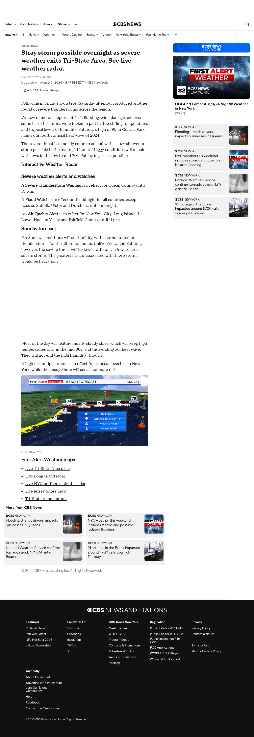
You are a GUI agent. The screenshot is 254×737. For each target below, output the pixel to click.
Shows (63, 24)
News (33, 35)
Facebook (74, 634)
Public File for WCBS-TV (167, 628)
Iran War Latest (36, 634)
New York (11, 35)
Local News (28, 24)
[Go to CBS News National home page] (127, 24)
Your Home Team (157, 35)
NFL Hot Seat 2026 (39, 639)
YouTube (73, 628)
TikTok (71, 645)
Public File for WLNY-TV (166, 634)
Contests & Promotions (124, 645)
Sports (91, 35)
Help (29, 696)
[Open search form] (247, 24)
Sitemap (114, 662)
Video (106, 35)
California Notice (203, 634)
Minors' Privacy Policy (206, 651)
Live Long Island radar (45, 476)
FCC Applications (162, 647)
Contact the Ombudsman (43, 708)
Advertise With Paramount (44, 682)
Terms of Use (200, 645)
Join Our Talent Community (36, 689)
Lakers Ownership (38, 645)
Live (47, 24)
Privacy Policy (201, 628)
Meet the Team (119, 628)
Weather (49, 35)
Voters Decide (72, 35)
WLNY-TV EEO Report (165, 659)
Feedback (32, 702)
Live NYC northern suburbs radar (55, 483)
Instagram (74, 639)
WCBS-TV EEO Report (165, 653)
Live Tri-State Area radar (47, 468)
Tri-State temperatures (46, 498)
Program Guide (119, 639)
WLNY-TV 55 (117, 634)
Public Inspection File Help (165, 640)
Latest (9, 24)
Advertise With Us (121, 651)
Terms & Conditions (122, 657)
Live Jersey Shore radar (46, 491)
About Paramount (38, 677)
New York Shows (127, 35)
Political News (35, 628)
